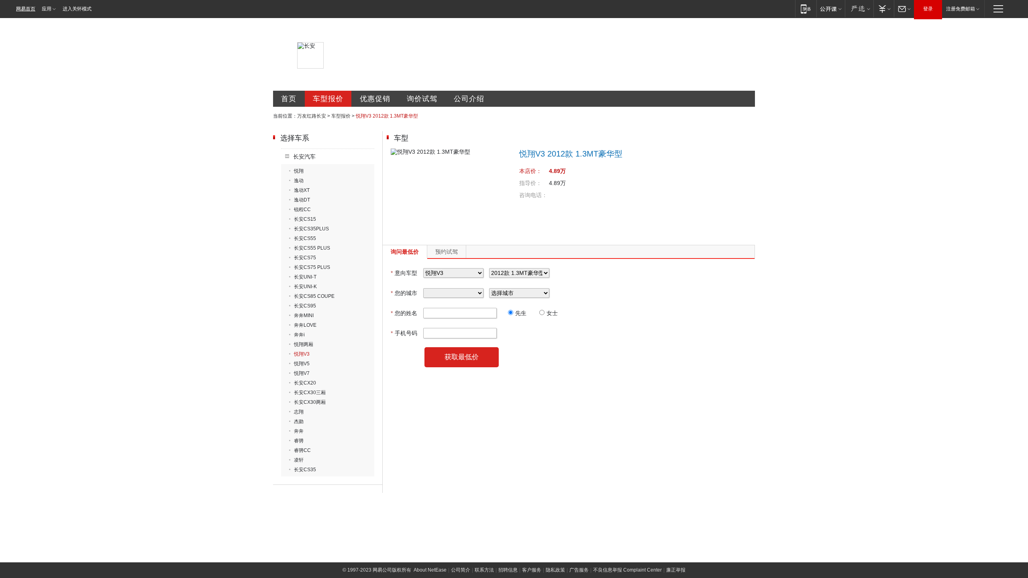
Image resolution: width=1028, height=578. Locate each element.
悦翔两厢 (303, 344)
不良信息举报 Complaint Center (627, 570)
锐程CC (302, 209)
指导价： (530, 183)
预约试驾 (446, 251)
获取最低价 (462, 357)
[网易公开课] (830, 8)
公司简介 (460, 570)
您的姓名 (404, 313)
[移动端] (805, 8)
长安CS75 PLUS (312, 267)
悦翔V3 (302, 354)
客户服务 (531, 570)
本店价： (530, 171)
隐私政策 (555, 570)
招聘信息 (508, 570)
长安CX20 (305, 383)
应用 (46, 9)
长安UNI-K (305, 286)
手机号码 (404, 333)
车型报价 (328, 99)
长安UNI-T (305, 277)
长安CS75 (305, 258)
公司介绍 (469, 99)
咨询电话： (533, 195)
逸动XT (302, 190)
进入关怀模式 (77, 9)
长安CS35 (305, 469)
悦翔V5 (302, 363)
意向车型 (404, 273)
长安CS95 (305, 306)
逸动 (299, 180)
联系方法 (484, 570)
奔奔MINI (304, 315)
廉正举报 (675, 570)
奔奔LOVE (305, 325)
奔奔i (299, 335)
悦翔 (299, 171)
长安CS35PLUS (311, 229)
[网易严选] (859, 8)
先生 (520, 313)
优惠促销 (375, 99)
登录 (928, 9)
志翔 (299, 412)
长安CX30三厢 (310, 392)
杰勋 (299, 421)
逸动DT (302, 200)
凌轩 (299, 460)
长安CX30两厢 (310, 402)
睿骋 (299, 441)
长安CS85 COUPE (314, 296)
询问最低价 (405, 251)
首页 (288, 99)
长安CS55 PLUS (312, 248)
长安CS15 (305, 219)
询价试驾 (422, 99)
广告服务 (579, 570)
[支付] (883, 8)
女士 (552, 313)
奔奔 (299, 431)
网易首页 (25, 9)
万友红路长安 (311, 116)
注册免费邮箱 (960, 9)
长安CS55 (305, 238)
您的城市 (404, 293)
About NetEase (430, 570)
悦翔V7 (302, 373)
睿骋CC (302, 450)
